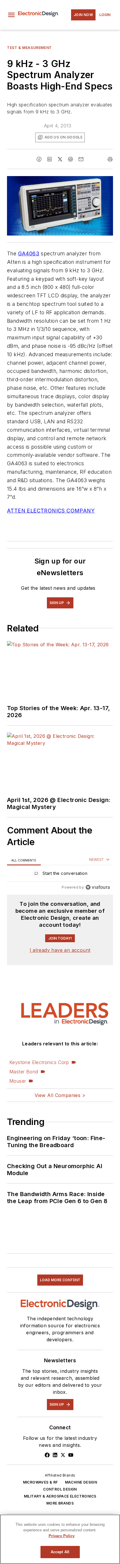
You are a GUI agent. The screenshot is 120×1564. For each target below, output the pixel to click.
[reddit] (70, 159)
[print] (110, 159)
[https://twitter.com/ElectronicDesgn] (63, 1455)
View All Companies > (60, 1095)
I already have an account (60, 950)
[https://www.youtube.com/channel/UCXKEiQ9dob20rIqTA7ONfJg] (71, 1455)
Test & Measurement (29, 47)
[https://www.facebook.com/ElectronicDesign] (47, 1455)
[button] (11, 14)
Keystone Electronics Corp (39, 1062)
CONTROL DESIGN (60, 1489)
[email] (81, 159)
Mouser (17, 1081)
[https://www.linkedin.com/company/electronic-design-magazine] (55, 1455)
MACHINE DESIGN (81, 1482)
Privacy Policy (62, 1536)
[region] (60, 875)
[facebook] (39, 159)
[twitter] (60, 159)
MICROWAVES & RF (40, 1482)
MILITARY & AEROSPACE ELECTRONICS (60, 1496)
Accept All (60, 1552)
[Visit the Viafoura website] (97, 887)
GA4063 (28, 253)
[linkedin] (49, 159)
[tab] (24, 860)
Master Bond (23, 1072)
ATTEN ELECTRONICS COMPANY (51, 511)
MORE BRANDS (60, 1503)
